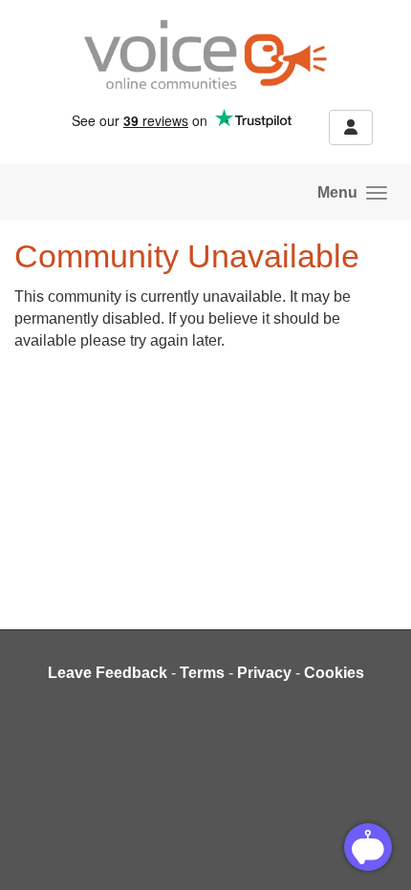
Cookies (334, 673)
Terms (202, 673)
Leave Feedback (107, 673)
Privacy (264, 673)
